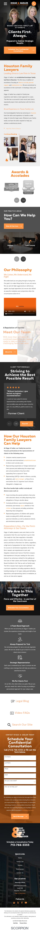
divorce (21, 82)
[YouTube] (26, 903)
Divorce (20, 865)
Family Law (20, 861)
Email (6, 775)
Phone (6, 769)
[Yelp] (18, 903)
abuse (22, 506)
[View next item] (23, 200)
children (8, 508)
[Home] (19, 3)
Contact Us (20, 873)
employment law (17, 85)
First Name (8, 757)
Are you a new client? (11, 781)
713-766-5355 (19, 845)
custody (25, 82)
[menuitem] (15, 923)
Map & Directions (20, 893)
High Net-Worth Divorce (13, 128)
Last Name (8, 763)
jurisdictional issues (30, 460)
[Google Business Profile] (14, 903)
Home (20, 858)
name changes (19, 479)
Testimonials (20, 869)
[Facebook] (22, 903)
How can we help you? (11, 787)
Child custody (10, 132)
